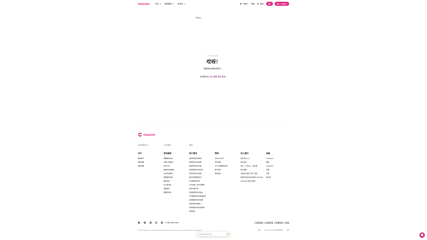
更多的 (180, 4)
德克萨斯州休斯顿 (195, 158)
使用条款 (141, 162)
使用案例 (168, 4)
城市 (191, 145)
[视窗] (286, 223)
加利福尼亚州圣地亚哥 (196, 207)
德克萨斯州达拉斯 (195, 166)
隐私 (259, 230)
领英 (267, 170)
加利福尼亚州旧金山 (196, 192)
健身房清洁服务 (169, 170)
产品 (157, 4)
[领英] (150, 223)
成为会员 (244, 162)
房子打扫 (167, 166)
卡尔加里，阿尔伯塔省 (196, 185)
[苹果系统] (278, 223)
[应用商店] (258, 223)
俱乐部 (268, 177)
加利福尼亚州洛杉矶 (196, 170)
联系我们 (218, 173)
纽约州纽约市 (193, 188)
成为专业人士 (245, 158)
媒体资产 (141, 158)
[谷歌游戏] (268, 223)
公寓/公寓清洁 (168, 162)
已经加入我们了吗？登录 (249, 173)
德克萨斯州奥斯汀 (195, 204)
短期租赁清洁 (168, 158)
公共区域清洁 (168, 173)
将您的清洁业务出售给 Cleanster (252, 177)
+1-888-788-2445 (171, 223)
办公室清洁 (167, 185)
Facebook (269, 158)
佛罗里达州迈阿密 (195, 162)
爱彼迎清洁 (167, 192)
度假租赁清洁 (168, 177)
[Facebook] (139, 223)
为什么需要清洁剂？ (222, 166)
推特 (267, 162)
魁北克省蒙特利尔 (195, 177)
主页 (211, 76)
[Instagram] (156, 223)
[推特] (145, 223)
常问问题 (218, 162)
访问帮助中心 (143, 145)
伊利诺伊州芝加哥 (195, 173)
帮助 (253, 4)
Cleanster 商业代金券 (248, 181)
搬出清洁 (167, 181)
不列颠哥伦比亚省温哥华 (197, 196)
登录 (262, 4)
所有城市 (192, 211)
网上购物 (244, 170)
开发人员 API (219, 158)
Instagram (269, 166)
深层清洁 (167, 188)
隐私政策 (141, 166)
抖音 (267, 173)
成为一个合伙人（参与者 (249, 166)
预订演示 (218, 170)
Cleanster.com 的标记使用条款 (273, 230)
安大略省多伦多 (194, 181)
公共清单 (167, 145)
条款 (287, 230)
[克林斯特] (144, 4)
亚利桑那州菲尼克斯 (196, 200)
